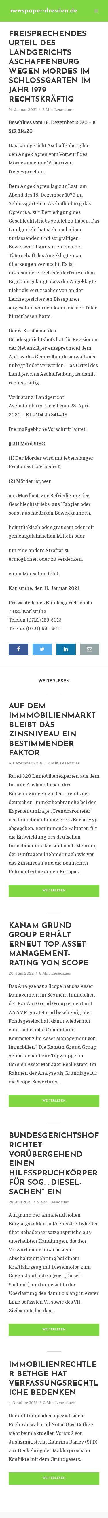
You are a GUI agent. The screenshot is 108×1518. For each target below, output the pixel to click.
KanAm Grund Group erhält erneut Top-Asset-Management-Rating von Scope (48, 944)
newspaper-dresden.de (43, 11)
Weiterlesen (54, 890)
